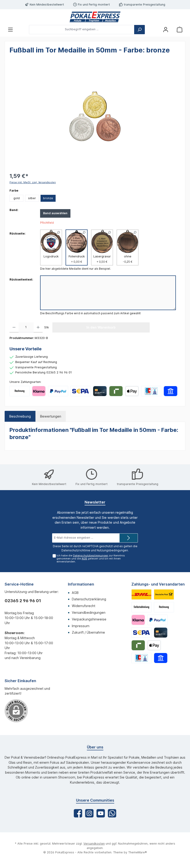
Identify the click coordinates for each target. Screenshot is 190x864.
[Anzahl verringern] (14, 327)
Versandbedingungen (88, 612)
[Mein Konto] (165, 29)
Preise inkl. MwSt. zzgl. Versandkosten (33, 182)
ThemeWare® (137, 852)
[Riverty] (116, 391)
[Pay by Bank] (170, 391)
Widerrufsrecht (83, 606)
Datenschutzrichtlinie (75, 550)
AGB (84, 558)
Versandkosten (94, 843)
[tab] (20, 416)
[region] (95, 116)
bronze (48, 198)
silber (32, 198)
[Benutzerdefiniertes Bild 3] (141, 607)
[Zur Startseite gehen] (95, 17)
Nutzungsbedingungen (112, 550)
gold (16, 198)
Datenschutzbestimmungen (90, 555)
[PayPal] (58, 391)
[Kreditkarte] (100, 391)
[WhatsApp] (112, 813)
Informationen (81, 584)
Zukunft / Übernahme (88, 632)
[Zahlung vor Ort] (151, 391)
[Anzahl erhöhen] (38, 327)
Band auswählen (55, 213)
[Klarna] (39, 391)
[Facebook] (78, 813)
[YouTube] (100, 813)
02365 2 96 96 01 (23, 600)
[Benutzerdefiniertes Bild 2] (164, 594)
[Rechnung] (20, 391)
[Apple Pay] (132, 391)
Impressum (80, 626)
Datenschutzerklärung (89, 599)
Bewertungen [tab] (50, 416)
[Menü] (10, 29)
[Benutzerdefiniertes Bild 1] (141, 594)
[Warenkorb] (179, 29)
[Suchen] (139, 29)
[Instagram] (89, 813)
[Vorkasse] (80, 391)
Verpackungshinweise (89, 619)
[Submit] (128, 538)
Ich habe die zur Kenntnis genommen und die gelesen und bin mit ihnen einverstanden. (91, 558)
